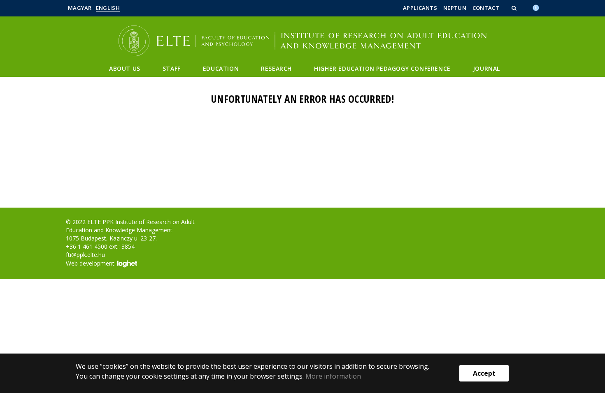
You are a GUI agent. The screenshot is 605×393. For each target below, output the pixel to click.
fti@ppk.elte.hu (85, 255)
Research (276, 68)
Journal (486, 68)
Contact (485, 8)
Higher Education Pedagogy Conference (382, 68)
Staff (172, 68)
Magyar (80, 8)
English (108, 8)
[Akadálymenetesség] (536, 7)
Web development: (91, 263)
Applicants (420, 8)
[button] (515, 8)
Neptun (454, 8)
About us (124, 68)
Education (221, 68)
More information (333, 376)
